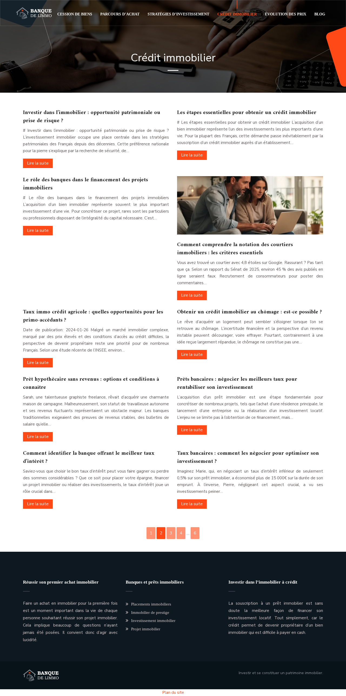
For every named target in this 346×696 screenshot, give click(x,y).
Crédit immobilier (237, 14)
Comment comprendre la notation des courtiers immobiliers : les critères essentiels (235, 249)
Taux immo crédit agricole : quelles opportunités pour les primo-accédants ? (93, 316)
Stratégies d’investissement (178, 14)
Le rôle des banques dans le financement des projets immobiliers (85, 184)
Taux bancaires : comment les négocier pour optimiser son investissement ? (248, 457)
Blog (319, 14)
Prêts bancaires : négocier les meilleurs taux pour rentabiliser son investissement (237, 383)
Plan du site (173, 692)
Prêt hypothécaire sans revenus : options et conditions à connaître (91, 383)
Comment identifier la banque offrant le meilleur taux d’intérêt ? (88, 457)
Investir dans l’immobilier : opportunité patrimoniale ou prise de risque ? (91, 117)
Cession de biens (74, 14)
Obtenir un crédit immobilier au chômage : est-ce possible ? (249, 312)
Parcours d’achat (119, 14)
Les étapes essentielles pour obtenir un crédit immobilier (246, 113)
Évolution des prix (285, 14)
